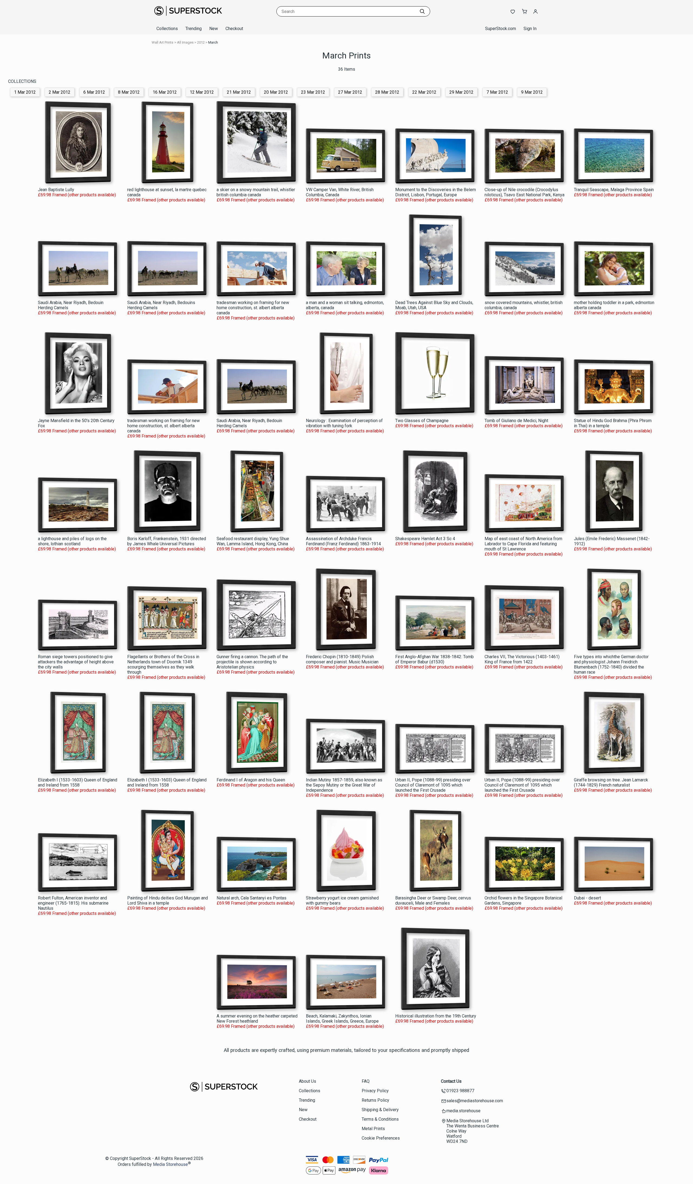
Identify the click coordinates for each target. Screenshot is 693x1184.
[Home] (188, 17)
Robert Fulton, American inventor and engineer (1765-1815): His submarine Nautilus (73, 903)
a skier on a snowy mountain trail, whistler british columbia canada (256, 192)
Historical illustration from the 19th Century (435, 1016)
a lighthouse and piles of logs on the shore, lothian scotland (72, 541)
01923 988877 (460, 1090)
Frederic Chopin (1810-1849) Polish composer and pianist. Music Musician (342, 659)
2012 (201, 42)
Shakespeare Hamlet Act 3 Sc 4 (425, 538)
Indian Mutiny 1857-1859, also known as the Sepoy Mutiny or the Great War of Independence (344, 785)
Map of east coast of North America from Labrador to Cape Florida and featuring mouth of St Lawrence (523, 544)
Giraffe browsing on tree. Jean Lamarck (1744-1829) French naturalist (611, 782)
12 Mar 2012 (202, 92)
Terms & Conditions (380, 1119)
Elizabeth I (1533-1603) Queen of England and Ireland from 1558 (77, 782)
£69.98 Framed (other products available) (77, 194)
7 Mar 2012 (497, 92)
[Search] (422, 11)
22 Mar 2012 (424, 92)
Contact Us (451, 1081)
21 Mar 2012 (239, 92)
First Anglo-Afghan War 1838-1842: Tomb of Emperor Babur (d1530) (434, 659)
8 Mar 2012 (129, 92)
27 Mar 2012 (350, 92)
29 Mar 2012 (461, 92)
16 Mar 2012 (165, 92)
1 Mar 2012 (25, 92)
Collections (167, 28)
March (213, 42)
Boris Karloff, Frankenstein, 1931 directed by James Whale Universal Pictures (166, 541)
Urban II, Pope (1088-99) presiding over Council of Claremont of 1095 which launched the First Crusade (432, 785)
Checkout (234, 28)
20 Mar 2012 (276, 92)
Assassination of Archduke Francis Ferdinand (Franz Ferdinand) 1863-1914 (343, 541)
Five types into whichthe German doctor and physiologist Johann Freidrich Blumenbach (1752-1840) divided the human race (611, 664)
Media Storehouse (170, 1164)
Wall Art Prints (162, 42)
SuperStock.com (500, 28)
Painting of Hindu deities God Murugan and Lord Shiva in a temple (167, 900)
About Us (307, 1081)
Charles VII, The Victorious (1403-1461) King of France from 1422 (522, 659)
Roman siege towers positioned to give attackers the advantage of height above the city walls (76, 662)
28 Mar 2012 (387, 92)
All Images (185, 42)
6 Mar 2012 (94, 92)
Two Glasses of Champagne (422, 420)
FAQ (366, 1081)
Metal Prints (373, 1128)
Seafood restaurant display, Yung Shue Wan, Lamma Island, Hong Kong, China (253, 541)
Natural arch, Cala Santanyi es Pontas (251, 898)
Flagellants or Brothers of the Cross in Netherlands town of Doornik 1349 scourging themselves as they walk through (163, 664)
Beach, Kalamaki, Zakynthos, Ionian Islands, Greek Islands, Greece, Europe (342, 1018)
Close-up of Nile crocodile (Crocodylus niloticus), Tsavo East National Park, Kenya (524, 192)
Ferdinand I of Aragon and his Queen (251, 779)
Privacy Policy (375, 1090)
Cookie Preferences (381, 1138)
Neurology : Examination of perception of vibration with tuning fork (344, 423)
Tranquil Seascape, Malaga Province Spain (614, 189)
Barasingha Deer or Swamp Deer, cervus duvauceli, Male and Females (433, 900)
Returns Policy (375, 1100)
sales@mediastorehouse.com (474, 1100)
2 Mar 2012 (59, 92)
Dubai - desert (587, 898)
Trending (193, 28)
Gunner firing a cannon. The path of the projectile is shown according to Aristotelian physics (252, 662)
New (213, 28)
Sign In (530, 28)
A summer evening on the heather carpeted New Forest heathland (257, 1018)
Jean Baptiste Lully (56, 189)
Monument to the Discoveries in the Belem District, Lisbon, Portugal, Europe (435, 192)
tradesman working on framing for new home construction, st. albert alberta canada (253, 307)
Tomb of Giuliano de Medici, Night (516, 420)
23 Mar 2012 (313, 92)
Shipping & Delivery (380, 1109)
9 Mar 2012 (532, 92)
